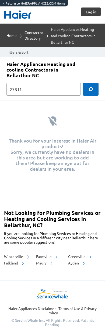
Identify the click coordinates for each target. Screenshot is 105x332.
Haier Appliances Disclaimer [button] (32, 308)
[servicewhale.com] (52, 294)
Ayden (74, 262)
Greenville (77, 256)
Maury (41, 262)
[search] (91, 89)
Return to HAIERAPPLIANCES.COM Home (34, 3)
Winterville (14, 256)
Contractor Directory (33, 35)
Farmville (44, 256)
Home (11, 35)
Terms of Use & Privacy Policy (72, 310)
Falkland (11, 262)
